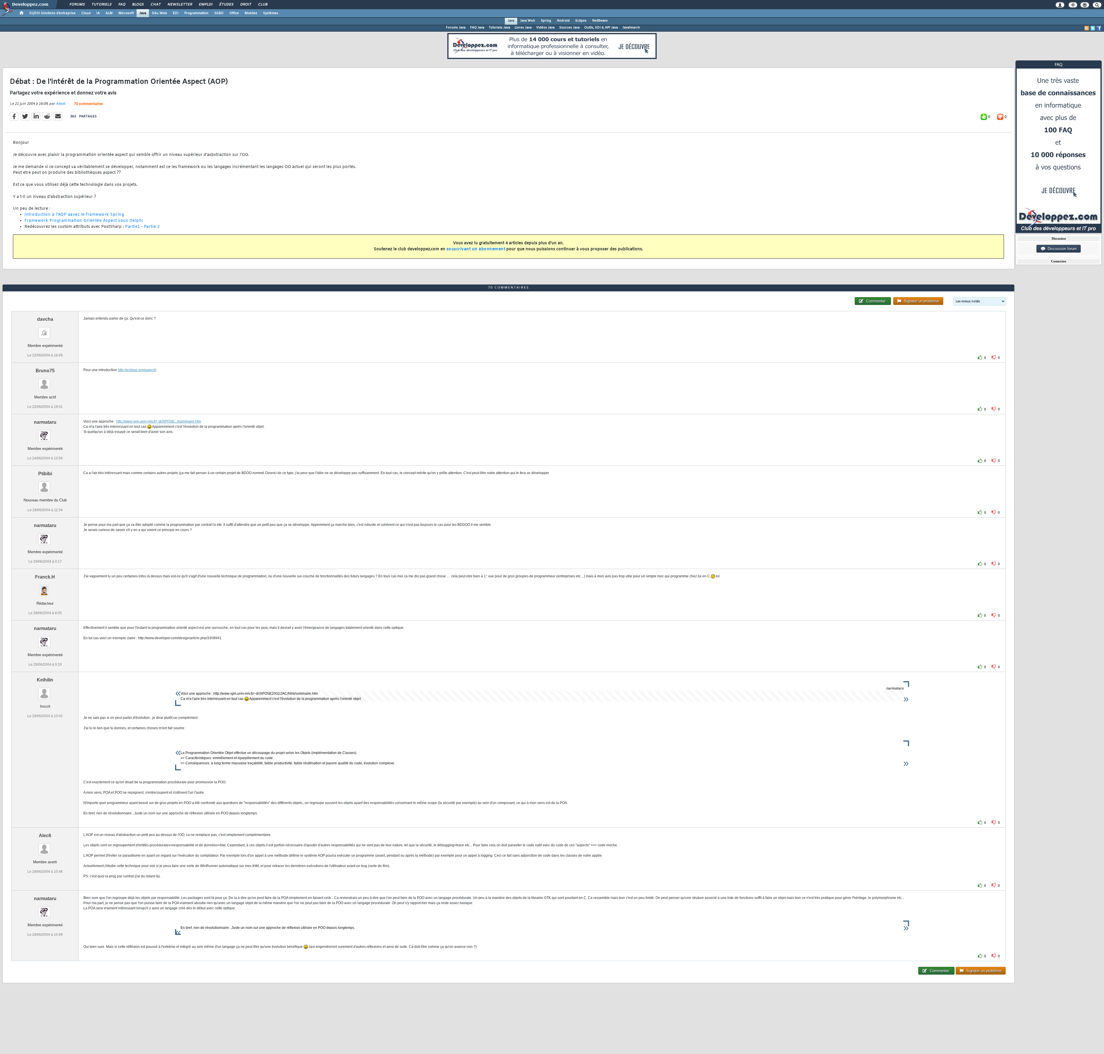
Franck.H (45, 576)
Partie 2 (152, 227)
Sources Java (569, 28)
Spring (546, 21)
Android (563, 21)
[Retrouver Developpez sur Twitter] (1092, 28)
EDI (176, 13)
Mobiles (251, 13)
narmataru (45, 422)
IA (98, 13)
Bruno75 (45, 370)
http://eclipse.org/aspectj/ (137, 370)
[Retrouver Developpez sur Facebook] (1099, 28)
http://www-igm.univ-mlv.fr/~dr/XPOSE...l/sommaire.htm (158, 421)
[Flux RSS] (1086, 28)
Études (226, 4)
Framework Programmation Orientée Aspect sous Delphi (83, 221)
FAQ (122, 4)
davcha (45, 319)
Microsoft (126, 13)
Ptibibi (45, 473)
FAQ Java (477, 28)
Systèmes (270, 13)
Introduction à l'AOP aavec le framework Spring (74, 214)
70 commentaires (88, 104)
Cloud (86, 13)
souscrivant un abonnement (475, 249)
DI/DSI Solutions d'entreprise (52, 13)
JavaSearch (631, 28)
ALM (109, 13)
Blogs (137, 4)
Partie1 (132, 227)
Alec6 (60, 104)
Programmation (196, 13)
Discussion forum (1061, 249)
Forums (77, 4)
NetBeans (600, 21)
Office (234, 13)
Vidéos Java (545, 28)
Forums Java (455, 28)
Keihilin (45, 679)
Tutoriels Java (499, 28)
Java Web (527, 21)
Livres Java (523, 28)
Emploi (205, 4)
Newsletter (179, 4)
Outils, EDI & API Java (601, 28)
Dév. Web (159, 13)
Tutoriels (101, 4)
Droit (245, 4)
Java (142, 13)
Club (262, 4)
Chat (155, 4)
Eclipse (580, 21)
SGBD (219, 13)
